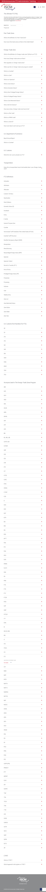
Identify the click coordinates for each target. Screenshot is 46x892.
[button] (23, 38)
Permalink (6, 662)
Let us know (18, 20)
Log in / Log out (41, 1)
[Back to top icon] (41, 889)
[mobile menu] (35, 7)
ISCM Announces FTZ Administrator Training (19, 1)
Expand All (6, 27)
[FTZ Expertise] (8, 7)
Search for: (6, 25)
